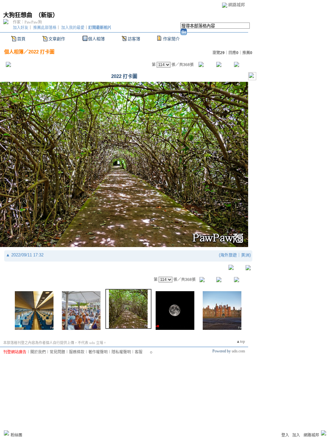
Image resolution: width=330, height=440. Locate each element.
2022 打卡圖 (41, 51)
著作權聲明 (98, 352)
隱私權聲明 (121, 352)
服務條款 (76, 352)
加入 (296, 435)
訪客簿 (134, 38)
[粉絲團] (6, 432)
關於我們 (38, 352)
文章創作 (56, 38)
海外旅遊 (228, 255)
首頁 (21, 38)
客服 (138, 352)
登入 (285, 435)
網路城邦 (236, 4)
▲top (240, 341)
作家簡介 (171, 38)
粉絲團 (16, 435)
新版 (47, 15)
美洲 (245, 255)
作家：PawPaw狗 (27, 22)
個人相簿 (96, 38)
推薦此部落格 (44, 27)
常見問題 (57, 352)
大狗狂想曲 (17, 15)
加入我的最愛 (72, 27)
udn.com (238, 351)
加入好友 (20, 27)
